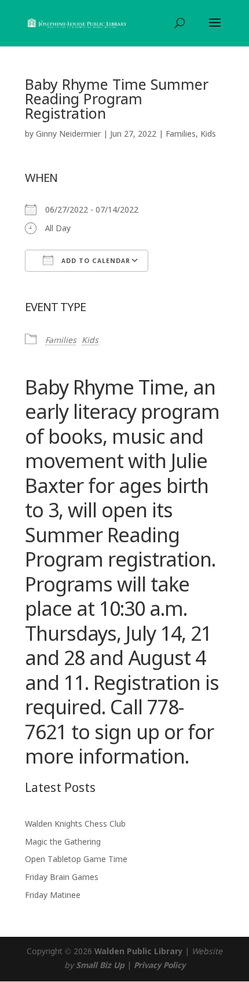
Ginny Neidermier (68, 134)
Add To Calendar (94, 261)
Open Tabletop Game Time (76, 860)
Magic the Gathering (63, 842)
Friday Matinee (52, 895)
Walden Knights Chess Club (75, 824)
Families (181, 134)
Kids (208, 134)
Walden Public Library (138, 952)
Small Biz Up (100, 966)
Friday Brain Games (61, 878)
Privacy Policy (159, 966)
